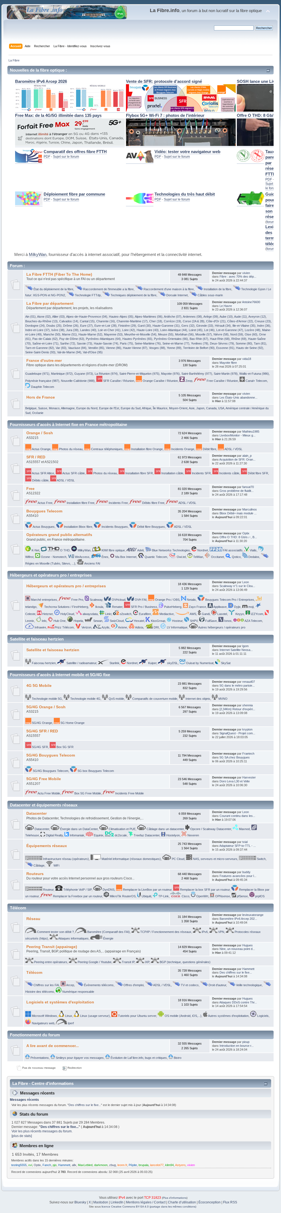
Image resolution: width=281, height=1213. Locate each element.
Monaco (54, 408)
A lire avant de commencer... (52, 1046)
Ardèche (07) (172, 316)
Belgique (30, 408)
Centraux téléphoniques (106, 449)
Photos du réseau (70, 449)
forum (270, 222)
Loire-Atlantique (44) (173, 330)
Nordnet (202, 550)
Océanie (37, 412)
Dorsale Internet (176, 295)
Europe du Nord (86, 408)
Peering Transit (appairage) (51, 947)
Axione (122, 627)
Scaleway (95, 599)
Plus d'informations (175, 1197)
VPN (220, 931)
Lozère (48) (252, 330)
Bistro (177, 1057)
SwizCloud (116, 620)
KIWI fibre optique (113, 550)
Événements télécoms (98, 985)
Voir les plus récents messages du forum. (42, 1131)
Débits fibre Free (152, 502)
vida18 (246, 358)
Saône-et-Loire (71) (45, 343)
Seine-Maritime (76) (148, 343)
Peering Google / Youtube (94, 962)
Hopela (78, 620)
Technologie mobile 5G (46, 698)
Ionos (227, 620)
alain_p (247, 455)
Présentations (39, 1057)
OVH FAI (140, 599)
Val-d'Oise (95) (93, 352)
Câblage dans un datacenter (165, 829)
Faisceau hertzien (43, 663)
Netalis (191, 599)
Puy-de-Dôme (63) (71, 338)
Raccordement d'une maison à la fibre (168, 289)
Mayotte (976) (170, 373)
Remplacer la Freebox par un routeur (77, 896)
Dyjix (237, 606)
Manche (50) (51, 334)
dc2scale (120, 835)
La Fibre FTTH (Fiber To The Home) (59, 274)
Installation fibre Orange (146, 449)
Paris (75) (126, 343)
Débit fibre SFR (257, 473)
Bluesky (80, 1202)
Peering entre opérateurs (50, 962)
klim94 (169, 1165)
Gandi (205, 614)
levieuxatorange (252, 914)
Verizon (86, 627)
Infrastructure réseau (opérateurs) (65, 859)
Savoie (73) (84, 343)
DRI (156, 627)
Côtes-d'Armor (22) (240, 321)
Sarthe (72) (67, 343)
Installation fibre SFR (139, 473)
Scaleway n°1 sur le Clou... (237, 586)
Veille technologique (248, 985)
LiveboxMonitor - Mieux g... (237, 435)
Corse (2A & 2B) (193, 321)
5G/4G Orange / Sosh (46, 707)
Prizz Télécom (64, 627)
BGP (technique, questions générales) (184, 962)
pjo (55, 1165)
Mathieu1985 (250, 431)
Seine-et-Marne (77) (175, 343)
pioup (245, 1041)
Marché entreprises (43, 599)
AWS (192, 614)
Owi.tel (181, 556)
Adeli (140, 550)
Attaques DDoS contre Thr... (238, 1002)
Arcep (70, 985)
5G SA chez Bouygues (235, 757)
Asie (192, 408)
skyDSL (172, 663)
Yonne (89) (174, 347)
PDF (47, 157)
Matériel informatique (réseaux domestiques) (131, 859)
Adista (138, 627)
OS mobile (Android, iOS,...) (182, 1015)
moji (251, 606)
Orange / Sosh (39, 433)
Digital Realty (54, 835)
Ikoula (98, 606)
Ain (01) (30, 316)
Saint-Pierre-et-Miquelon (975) (139, 373)
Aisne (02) (44, 316)
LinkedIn (117, 1202)
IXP (146, 962)
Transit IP (127, 962)
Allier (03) (58, 316)
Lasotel (222, 614)
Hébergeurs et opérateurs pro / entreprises (66, 586)
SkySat (225, 663)
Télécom (34, 973)
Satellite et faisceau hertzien (52, 650)
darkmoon (101, 1165)
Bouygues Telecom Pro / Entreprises (229, 599)
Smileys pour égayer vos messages (79, 1057)
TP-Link (163, 896)
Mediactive (166, 614)
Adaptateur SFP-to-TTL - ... (237, 845)
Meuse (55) (165, 334)
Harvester (249, 777)
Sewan (97, 620)
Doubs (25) (53, 325)
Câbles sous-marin (210, 295)
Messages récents (24, 1100)
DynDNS (108, 889)
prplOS (259, 896)
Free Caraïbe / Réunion (222, 380)
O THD (64, 550)
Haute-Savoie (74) (106, 343)
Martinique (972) (62, 373)
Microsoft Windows (44, 1015)
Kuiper (151, 663)
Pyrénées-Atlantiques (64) (103, 338)
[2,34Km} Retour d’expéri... (237, 709)
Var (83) (61, 347)
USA (221, 408)
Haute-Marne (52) (90, 334)
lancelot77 (157, 1165)
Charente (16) (105, 321)
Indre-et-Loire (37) (37, 330)
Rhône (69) (238, 338)
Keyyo (239, 614)
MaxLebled (85, 1165)
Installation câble (172, 473)
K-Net (35, 550)
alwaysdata (90, 614)
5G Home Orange (72, 722)
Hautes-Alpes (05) (121, 316)
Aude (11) (240, 316)
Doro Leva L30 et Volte (235, 781)
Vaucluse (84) (77, 347)
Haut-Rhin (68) (220, 338)
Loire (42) (128, 330)
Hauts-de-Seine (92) (249, 347)
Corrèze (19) (172, 321)
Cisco (185, 896)
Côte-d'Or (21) (216, 321)
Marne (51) (69, 334)
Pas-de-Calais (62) (45, 338)
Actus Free (44, 502)
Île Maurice (160, 408)
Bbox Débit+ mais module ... (238, 513)
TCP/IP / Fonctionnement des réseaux (165, 931)
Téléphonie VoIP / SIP (77, 889)
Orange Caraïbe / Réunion (160, 380)
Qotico (236, 556)
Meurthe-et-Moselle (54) (140, 334)
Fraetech (248, 753)
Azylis (105, 627)
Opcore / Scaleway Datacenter (210, 829)
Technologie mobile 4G (84, 698)
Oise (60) (251, 334)
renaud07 (248, 681)
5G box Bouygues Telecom (95, 770)
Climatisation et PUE (122, 829)
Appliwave (220, 606)
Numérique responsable (77, 991)
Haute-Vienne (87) (135, 347)
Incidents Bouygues (114, 526)
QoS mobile (116, 698)
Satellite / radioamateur (81, 663)
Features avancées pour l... (238, 876)
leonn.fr (122, 1165)
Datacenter (36, 813)
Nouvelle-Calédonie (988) (78, 380)
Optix (245, 533)
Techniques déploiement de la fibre (133, 295)
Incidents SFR (201, 473)
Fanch (47, 1165)
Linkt (107, 614)
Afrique (146, 408)
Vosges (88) (157, 347)
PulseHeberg (172, 606)
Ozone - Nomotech (53, 556)
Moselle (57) (203, 334)
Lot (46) (209, 330)
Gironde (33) (204, 325)
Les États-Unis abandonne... (238, 397)
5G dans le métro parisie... (237, 685)
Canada (211, 408)
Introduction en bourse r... (237, 1045)
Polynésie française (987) (42, 380)
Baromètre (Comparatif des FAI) (108, 931)
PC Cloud (177, 859)
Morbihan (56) (184, 334)
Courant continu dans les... (237, 815)
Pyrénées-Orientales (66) (171, 338)
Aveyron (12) (257, 316)
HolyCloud (67, 614)
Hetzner (47, 614)
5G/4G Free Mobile (43, 779)
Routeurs (35, 874)
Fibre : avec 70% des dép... (238, 276)
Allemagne (68, 408)
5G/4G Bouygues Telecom (50, 755)
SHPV (193, 620)
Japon (200, 408)
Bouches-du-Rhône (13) (41, 321)
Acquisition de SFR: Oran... (237, 459)
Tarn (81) (260, 343)
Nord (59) (236, 334)
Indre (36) (263, 325)
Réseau (33, 919)
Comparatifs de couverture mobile (154, 698)
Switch (261, 859)
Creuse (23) (263, 321)
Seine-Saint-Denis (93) (40, 352)
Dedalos (253, 556)
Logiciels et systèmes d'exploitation (60, 1002)
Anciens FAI (92, 563)
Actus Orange (40, 449)
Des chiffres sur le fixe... (236, 972)
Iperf (70, 1023)
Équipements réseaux (46, 846)
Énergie (107, 938)
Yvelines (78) (199, 343)
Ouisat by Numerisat (199, 663)
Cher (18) (155, 321)
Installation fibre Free (80, 502)
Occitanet (217, 556)
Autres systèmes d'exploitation (228, 1015)
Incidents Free (118, 502)
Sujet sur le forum (66, 157)
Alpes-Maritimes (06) (148, 316)
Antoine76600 (251, 302)
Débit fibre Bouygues (150, 526)
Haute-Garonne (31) (166, 325)
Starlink (114, 663)
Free (30, 489)
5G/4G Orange (41, 722)
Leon (245, 582)
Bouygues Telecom (44, 511)
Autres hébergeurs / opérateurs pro (221, 627)
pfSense (242, 896)
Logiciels (262, 1015)
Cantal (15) (87, 321)
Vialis (253, 550)
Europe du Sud (130, 408)
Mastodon (100, 1202)
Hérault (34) (223, 325)
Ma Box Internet (125, 556)
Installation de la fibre (217, 289)
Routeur (48, 889)
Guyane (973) (83, 373)
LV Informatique (176, 627)
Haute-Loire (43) (148, 330)
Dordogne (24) (35, 325)
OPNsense (222, 896)
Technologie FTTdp (87, 295)
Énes (104, 556)
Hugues (247, 945)
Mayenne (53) (113, 334)
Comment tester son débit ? (55, 931)
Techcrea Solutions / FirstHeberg (65, 606)
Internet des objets (197, 698)
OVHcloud (118, 599)
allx (74, 1165)
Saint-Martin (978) (226, 373)
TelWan (197, 556)
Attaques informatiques (73, 938)
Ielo (43, 620)
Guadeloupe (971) (37, 373)
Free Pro (77, 599)
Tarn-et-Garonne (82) (39, 347)
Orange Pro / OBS (166, 599)
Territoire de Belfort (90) (199, 347)
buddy (246, 872)
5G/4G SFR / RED (42, 731)
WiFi (56, 865)
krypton (247, 729)
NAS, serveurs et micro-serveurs (214, 859)
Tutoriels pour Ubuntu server (136, 1015)
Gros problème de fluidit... (237, 490)
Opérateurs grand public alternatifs (59, 535)
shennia (247, 705)
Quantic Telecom (155, 556)
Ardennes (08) (192, 316)
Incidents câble (228, 473)
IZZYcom (256, 614)
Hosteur (176, 620)
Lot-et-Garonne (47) (229, 330)
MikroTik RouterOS (122, 896)
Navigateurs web (42, 1023)
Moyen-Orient (178, 408)
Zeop (188, 380)
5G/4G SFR (39, 747)
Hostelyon (172, 835)
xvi (30, 1165)
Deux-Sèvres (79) (222, 343)
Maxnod (244, 829)
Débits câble (40, 480)
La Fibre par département (50, 303)
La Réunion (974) (106, 373)
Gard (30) (144, 325)
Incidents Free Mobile (129, 793)
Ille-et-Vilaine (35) (243, 325)
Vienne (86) (113, 347)
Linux (68, 1015)
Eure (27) (86, 325)
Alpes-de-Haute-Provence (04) (86, 316)
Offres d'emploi (133, 985)
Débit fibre (209, 449)
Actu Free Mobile (48, 793)
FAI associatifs (232, 550)
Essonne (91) (225, 347)
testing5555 (19, 1165)
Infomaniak (76, 835)
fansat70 (248, 487)
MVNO (222, 698)
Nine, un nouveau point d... (237, 948)
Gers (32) (188, 325)
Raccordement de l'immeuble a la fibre (108, 289)
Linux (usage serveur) (94, 1015)
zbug (112, 1165)
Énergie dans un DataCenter (78, 829)
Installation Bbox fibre (77, 526)
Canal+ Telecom (256, 380)
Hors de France (40, 397)
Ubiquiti (146, 896)
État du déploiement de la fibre (53, 289)
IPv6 (204, 931)
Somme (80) (244, 343)
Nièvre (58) (221, 334)
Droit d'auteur (217, 985)
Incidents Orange (182, 449)
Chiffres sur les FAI (46, 985)
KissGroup (157, 620)
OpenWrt (201, 896)
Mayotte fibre (228, 362)
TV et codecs (189, 985)
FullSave (210, 620)
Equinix (98, 835)
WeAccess (81, 556)
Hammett (248, 969)
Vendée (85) (96, 347)
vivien (246, 273)
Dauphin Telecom (42, 386)
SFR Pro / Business (143, 606)
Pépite (133, 1165)
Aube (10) (226, 316)
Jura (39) (72, 330)
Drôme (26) (70, 325)
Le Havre (226, 306)
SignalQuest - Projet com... (237, 733)
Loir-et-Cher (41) (109, 330)
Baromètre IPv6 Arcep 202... (238, 918)
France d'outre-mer (44, 361)
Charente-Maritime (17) (132, 321)
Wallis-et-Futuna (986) (254, 373)
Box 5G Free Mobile (87, 793)
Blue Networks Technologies (170, 550)
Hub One (59, 620)
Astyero (180, 1165)
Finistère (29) (127, 325)
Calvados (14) (68, 321)
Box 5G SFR (65, 747)
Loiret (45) (196, 330)
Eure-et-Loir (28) (105, 325)
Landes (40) (88, 330)
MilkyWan (37, 254)
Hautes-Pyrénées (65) (137, 338)
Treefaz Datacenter (146, 835)
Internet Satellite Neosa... (236, 649)
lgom (245, 646)
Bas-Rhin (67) (199, 338)
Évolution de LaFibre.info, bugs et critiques (138, 1057)
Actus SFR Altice (42, 473)
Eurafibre (144, 614)
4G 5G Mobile (39, 686)
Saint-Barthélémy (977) (196, 373)
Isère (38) (57, 330)
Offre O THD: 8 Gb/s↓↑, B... (238, 537)
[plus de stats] (22, 1136)
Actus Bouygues (43, 526)
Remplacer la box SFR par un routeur (204, 889)
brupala (143, 1165)
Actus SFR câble (73, 473)
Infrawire (40, 627)
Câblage (38, 865)
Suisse (42, 408)
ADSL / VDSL (233, 449)
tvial (245, 842)
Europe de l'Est (109, 408)
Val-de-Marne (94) (69, 352)
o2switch (125, 614)
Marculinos (249, 509)
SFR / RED (35, 457)
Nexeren (193, 835)
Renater (116, 606)
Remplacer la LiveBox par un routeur (147, 889)
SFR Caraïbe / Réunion (118, 380)
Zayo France (197, 606)
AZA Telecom (253, 620)
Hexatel (138, 620)
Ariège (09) (210, 316)
